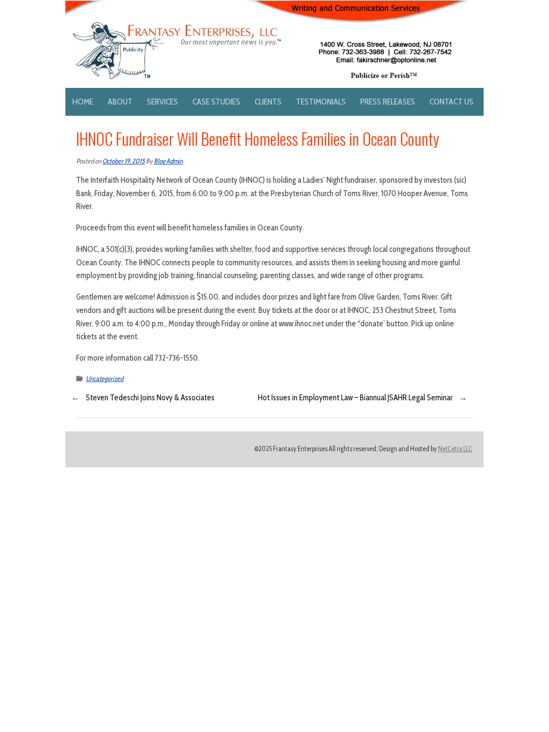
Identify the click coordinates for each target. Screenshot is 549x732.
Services (162, 101)
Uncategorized (104, 379)
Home (82, 101)
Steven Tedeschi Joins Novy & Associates (150, 397)
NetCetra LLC (455, 449)
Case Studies (216, 101)
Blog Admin (168, 161)
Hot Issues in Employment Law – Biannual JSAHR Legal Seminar (355, 397)
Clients (268, 101)
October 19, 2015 (123, 161)
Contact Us (451, 101)
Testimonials (321, 101)
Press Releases (387, 101)
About (120, 101)
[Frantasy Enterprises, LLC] (267, 6)
